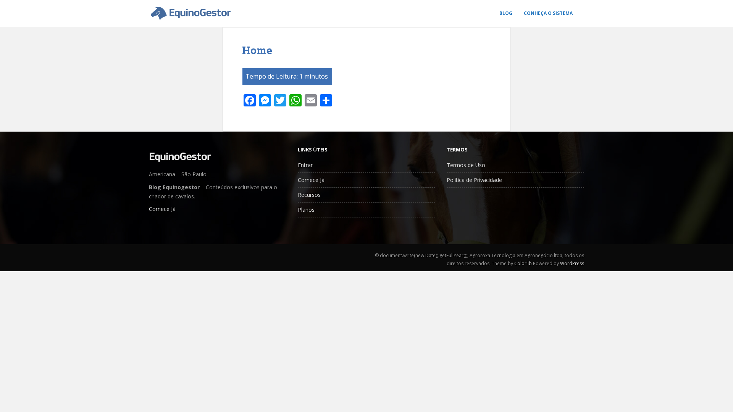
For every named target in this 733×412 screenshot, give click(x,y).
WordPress (572, 263)
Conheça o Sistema (548, 13)
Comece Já (162, 208)
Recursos (309, 194)
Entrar (305, 165)
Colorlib (523, 263)
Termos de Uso (466, 165)
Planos (306, 209)
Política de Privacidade (474, 179)
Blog (505, 13)
